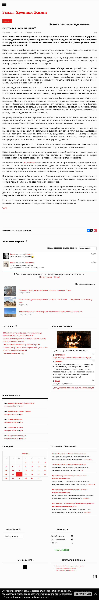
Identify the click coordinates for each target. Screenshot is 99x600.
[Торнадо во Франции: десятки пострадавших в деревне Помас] (10, 295)
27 (13, 478)
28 (19, 478)
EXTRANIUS (91, 484)
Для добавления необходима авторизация (73, 387)
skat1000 (65, 550)
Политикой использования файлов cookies (25, 597)
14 (19, 470)
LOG (21, 422)
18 (45, 470)
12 (6, 470)
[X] (91, 230)
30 (32, 478)
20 (13, 474)
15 (26, 470)
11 (45, 466)
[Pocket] (95, 230)
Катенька (23, 438)
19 (6, 474)
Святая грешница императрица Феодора (20, 344)
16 (32, 470)
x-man (22, 406)
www (4, 207)
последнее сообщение (11, 406)
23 (32, 474)
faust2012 (89, 459)
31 (38, 478)
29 (26, 478)
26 (6, 478)
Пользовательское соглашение (66, 568)
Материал (29, 254)
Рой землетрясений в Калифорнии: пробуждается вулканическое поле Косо (50, 311)
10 (38, 466)
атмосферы (29, 162)
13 (13, 470)
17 (38, 470)
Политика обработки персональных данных (70, 566)
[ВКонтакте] (88, 230)
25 (45, 474)
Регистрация (46, 277)
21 (19, 474)
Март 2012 (25, 454)
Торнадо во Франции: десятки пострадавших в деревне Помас (45, 290)
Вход (56, 277)
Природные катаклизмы (33, 32)
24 (38, 474)
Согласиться (83, 594)
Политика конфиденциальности (66, 570)
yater (21, 414)
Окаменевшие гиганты (12, 353)
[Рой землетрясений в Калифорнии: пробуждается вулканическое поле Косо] (10, 316)
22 (26, 474)
